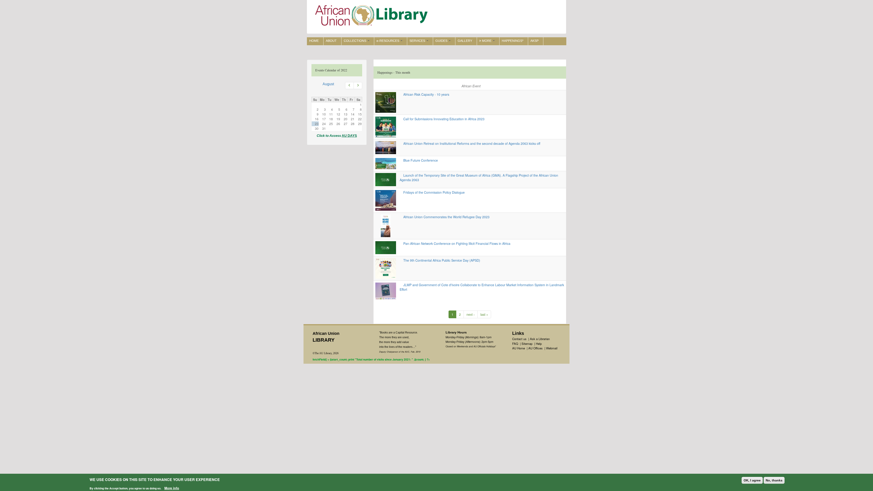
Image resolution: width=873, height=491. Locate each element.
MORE (486, 41)
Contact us (519, 339)
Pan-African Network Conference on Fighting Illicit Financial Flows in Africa (455, 243)
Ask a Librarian (540, 339)
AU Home (518, 348)
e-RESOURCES (388, 41)
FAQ (515, 343)
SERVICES (417, 41)
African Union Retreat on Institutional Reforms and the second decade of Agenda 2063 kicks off (470, 143)
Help (539, 343)
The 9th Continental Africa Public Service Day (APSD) (440, 260)
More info (171, 488)
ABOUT (331, 41)
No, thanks (774, 480)
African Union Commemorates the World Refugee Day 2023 (444, 217)
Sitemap (527, 343)
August (328, 84)
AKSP (534, 41)
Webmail (551, 348)
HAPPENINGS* (512, 41)
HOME (314, 41)
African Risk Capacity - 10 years (424, 94)
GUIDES (441, 41)
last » (484, 314)
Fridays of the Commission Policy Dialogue (432, 192)
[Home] (372, 16)
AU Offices (535, 348)
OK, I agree (752, 480)
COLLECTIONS (355, 41)
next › (471, 314)
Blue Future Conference (419, 160)
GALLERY (465, 41)
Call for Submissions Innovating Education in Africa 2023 (442, 119)
